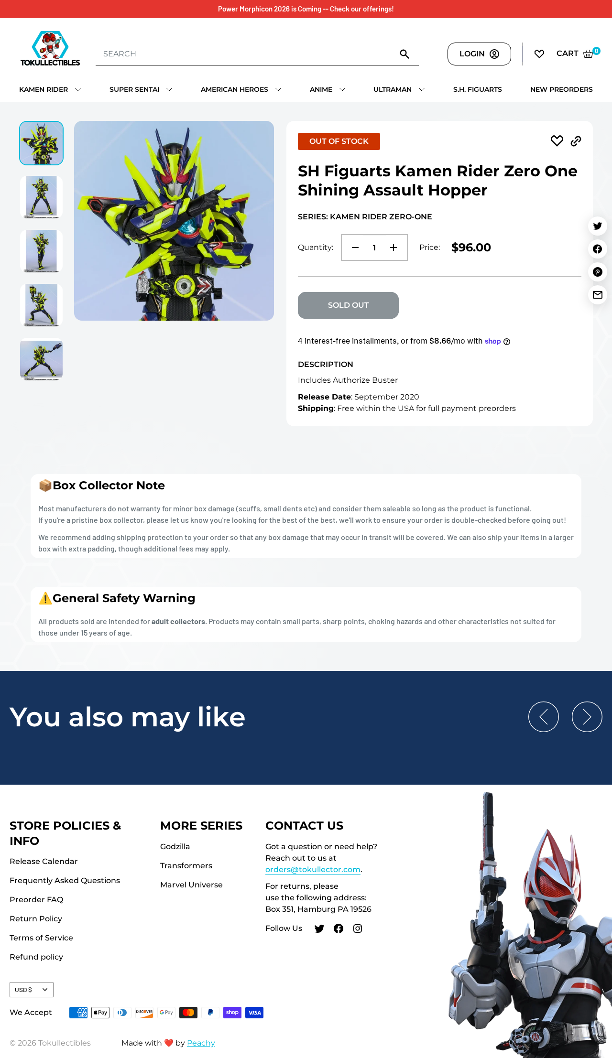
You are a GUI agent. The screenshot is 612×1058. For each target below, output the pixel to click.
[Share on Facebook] (597, 249)
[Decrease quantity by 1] (352, 247)
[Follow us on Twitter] (319, 930)
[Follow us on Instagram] (357, 930)
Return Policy (36, 918)
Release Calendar (44, 861)
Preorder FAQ (36, 899)
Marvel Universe (191, 884)
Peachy (201, 1042)
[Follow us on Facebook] (338, 930)
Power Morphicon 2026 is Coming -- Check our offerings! (306, 8)
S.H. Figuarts (477, 89)
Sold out (348, 305)
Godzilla (175, 846)
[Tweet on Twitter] (597, 226)
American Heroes (234, 89)
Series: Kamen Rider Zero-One (365, 216)
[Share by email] (597, 294)
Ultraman (392, 89)
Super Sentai (134, 89)
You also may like (128, 717)
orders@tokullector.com (313, 869)
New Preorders (561, 89)
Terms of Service (41, 937)
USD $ (23, 989)
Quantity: (315, 247)
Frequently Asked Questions (65, 880)
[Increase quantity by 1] (396, 247)
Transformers (186, 865)
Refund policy (36, 956)
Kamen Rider (43, 89)
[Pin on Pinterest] (597, 271)
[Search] (404, 53)
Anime (321, 89)
